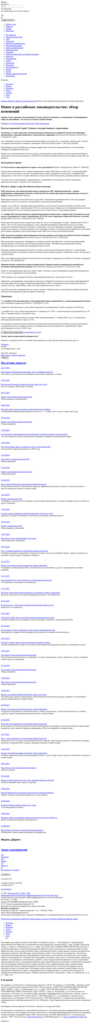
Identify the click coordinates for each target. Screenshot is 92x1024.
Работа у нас (11, 24)
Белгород (9, 84)
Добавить (5, 344)
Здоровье (9, 52)
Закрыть (5, 358)
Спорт (8, 61)
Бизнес (8, 69)
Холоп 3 (4, 864)
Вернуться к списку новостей (13, 355)
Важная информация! (14, 48)
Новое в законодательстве (16, 74)
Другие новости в (29, 332)
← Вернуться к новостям (11, 332)
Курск (8, 90)
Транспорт (10, 63)
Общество (10, 41)
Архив (8, 72)
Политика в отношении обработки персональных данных (24, 919)
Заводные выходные (14, 37)
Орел (8, 95)
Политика (10, 65)
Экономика (10, 76)
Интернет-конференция (15, 43)
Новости (9, 26)
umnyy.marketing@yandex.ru (75, 1017)
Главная (4, 101)
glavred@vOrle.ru (35, 1017)
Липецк (9, 93)
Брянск (9, 86)
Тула (7, 97)
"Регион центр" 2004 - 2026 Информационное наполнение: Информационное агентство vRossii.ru (29, 894)
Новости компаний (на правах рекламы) (22, 54)
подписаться (6, 889)
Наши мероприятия (14, 46)
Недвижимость (12, 67)
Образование (11, 59)
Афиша (9, 29)
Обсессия (5, 856)
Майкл (3, 860)
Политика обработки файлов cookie (63, 919)
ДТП (8, 39)
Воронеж (9, 88)
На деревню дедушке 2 (10, 869)
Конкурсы (10, 31)
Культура (9, 56)
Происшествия (12, 50)
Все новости (11, 35)
